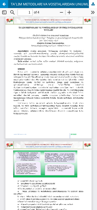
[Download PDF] (93, 4)
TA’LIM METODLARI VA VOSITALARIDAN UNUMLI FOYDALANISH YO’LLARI (54, 4)
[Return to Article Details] (4, 4)
